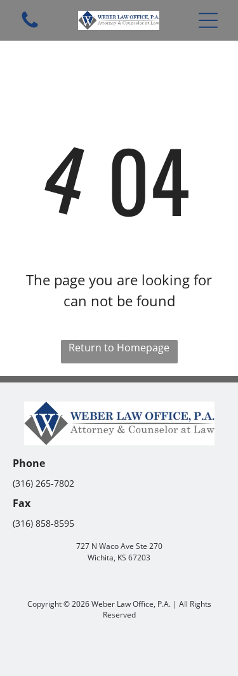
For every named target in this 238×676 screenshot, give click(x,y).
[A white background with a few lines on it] (30, 27)
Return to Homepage (119, 348)
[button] (208, 20)
